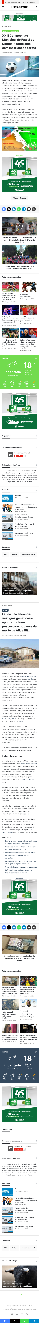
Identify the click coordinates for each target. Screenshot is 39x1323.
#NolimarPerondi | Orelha (24, 533)
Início (5, 26)
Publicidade (19, 155)
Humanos (18, 495)
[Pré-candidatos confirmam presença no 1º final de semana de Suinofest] (7, 508)
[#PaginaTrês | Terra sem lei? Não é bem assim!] (7, 527)
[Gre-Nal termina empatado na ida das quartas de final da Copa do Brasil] (10, 287)
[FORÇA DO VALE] (19, 7)
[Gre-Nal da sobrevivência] (28, 287)
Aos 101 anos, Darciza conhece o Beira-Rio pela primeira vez (28, 319)
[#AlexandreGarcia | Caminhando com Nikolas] (7, 518)
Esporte (10, 26)
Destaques (14, 31)
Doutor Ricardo (20, 198)
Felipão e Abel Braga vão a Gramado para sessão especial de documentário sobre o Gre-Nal (28, 344)
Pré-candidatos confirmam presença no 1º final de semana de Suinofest (26, 507)
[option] (19, 583)
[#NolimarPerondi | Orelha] (7, 536)
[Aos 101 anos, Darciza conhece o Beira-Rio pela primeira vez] (28, 310)
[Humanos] (7, 498)
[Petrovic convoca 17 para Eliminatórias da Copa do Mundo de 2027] (10, 333)
